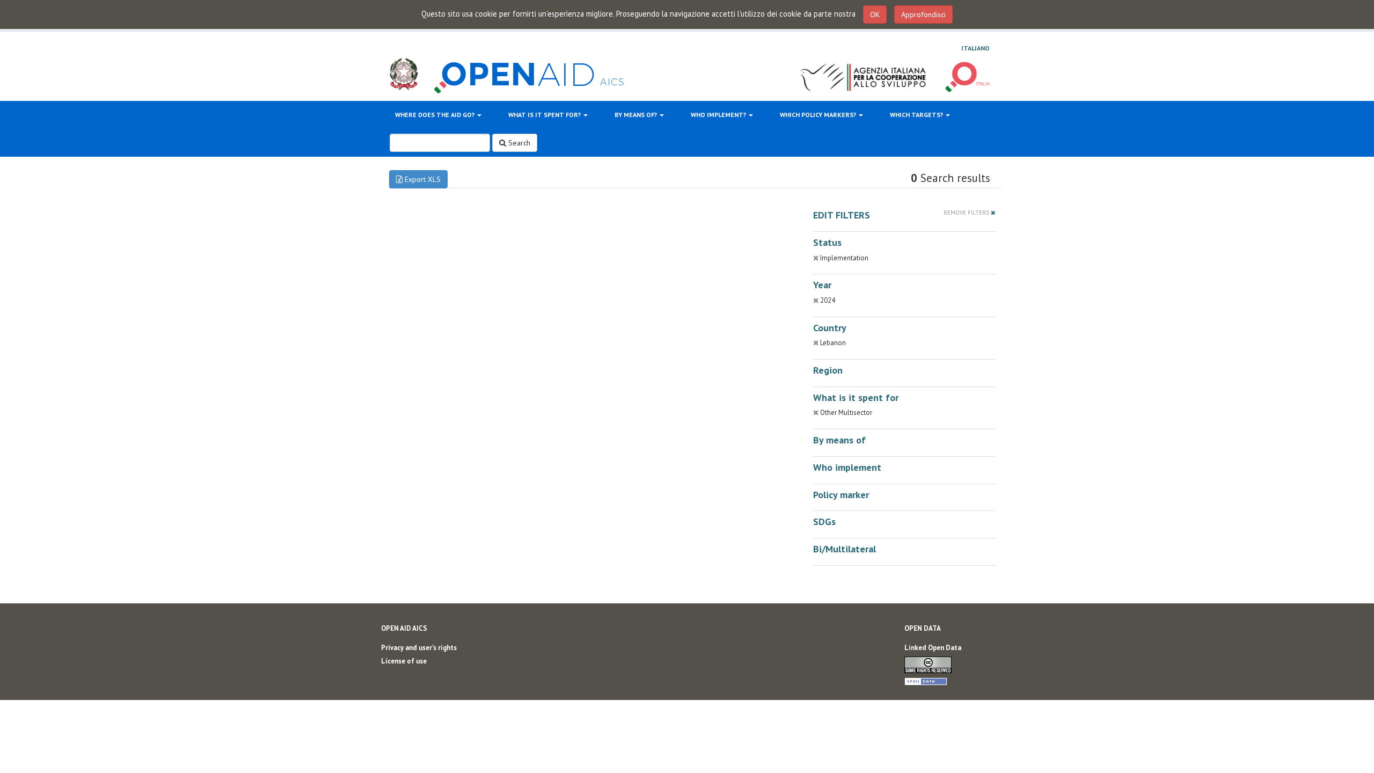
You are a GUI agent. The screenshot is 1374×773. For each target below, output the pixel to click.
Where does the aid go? (435, 115)
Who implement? (719, 115)
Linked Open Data (932, 647)
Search (518, 143)
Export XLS (422, 179)
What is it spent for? (545, 115)
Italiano (975, 48)
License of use (404, 661)
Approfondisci (923, 14)
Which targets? (917, 115)
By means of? (637, 115)
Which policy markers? (819, 115)
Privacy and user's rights (419, 647)
